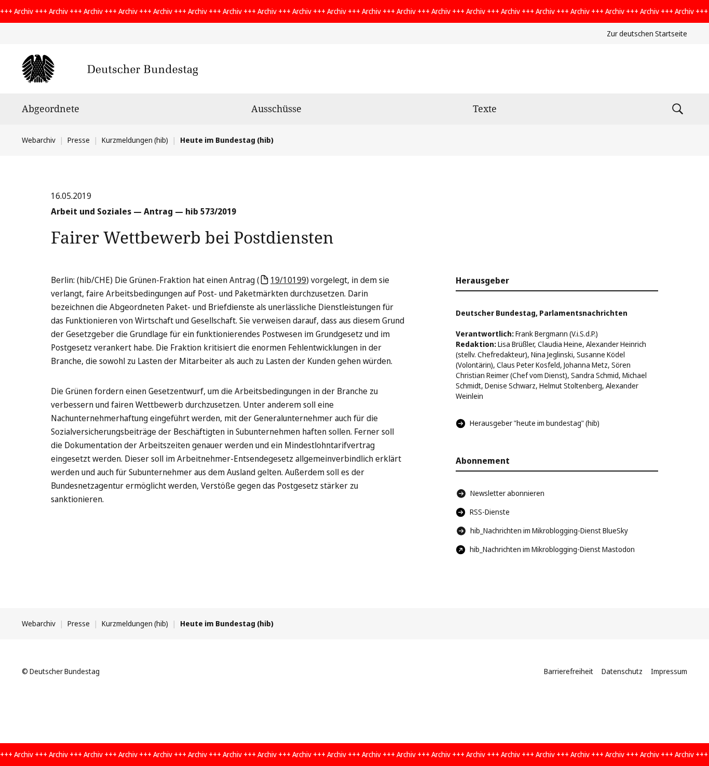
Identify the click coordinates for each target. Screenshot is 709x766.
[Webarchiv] (110, 69)
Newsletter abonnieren (507, 493)
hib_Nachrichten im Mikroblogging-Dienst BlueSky (549, 530)
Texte (485, 108)
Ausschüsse (276, 108)
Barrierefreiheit (568, 671)
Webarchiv (39, 140)
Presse (78, 140)
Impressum (669, 671)
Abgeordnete (50, 108)
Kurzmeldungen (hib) (135, 140)
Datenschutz (622, 671)
